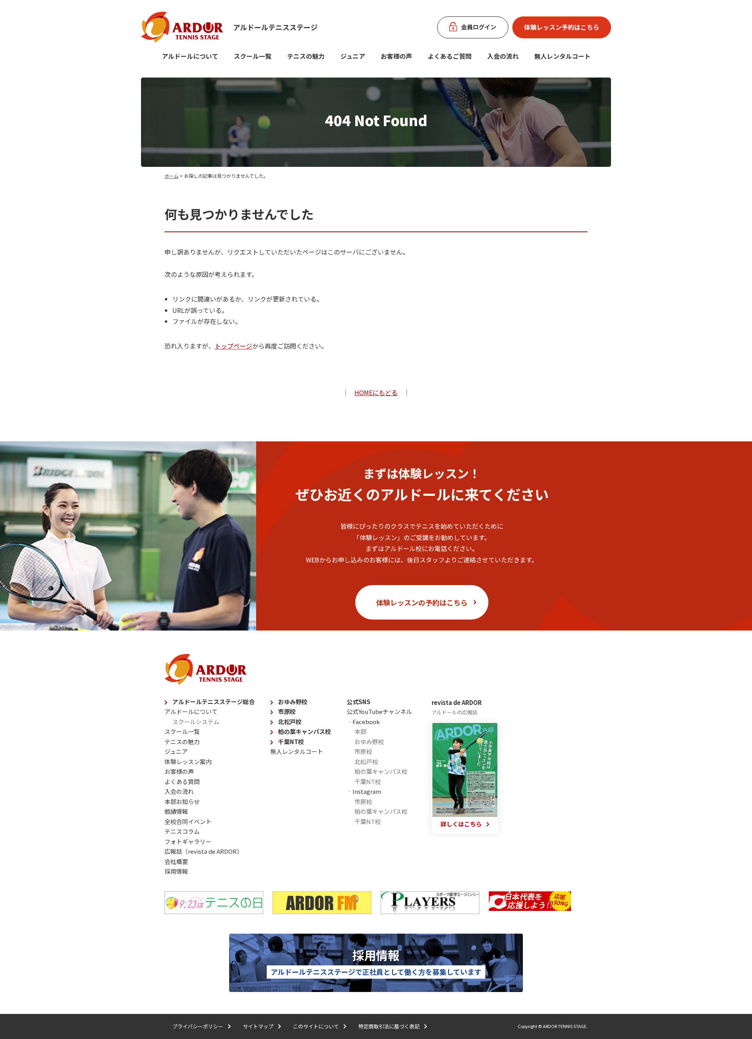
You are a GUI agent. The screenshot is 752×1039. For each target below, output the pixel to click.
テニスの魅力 (306, 56)
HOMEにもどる (376, 392)
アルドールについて (190, 56)
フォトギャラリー (188, 841)
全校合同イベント (188, 821)
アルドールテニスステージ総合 (213, 701)
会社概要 (176, 861)
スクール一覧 (252, 56)
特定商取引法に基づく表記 (388, 1026)
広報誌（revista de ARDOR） (203, 851)
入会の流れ (503, 56)
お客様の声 (396, 56)
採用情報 (176, 871)
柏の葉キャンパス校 (304, 731)
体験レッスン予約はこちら (561, 27)
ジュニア (352, 56)
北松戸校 (290, 721)
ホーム (171, 175)
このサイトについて (316, 1026)
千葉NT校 (291, 741)
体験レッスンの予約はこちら (422, 602)
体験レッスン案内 (188, 761)
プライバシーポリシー (197, 1026)
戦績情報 (176, 811)
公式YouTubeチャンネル (379, 711)
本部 (360, 731)
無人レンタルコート (296, 751)
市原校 (287, 711)
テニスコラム (182, 831)
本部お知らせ (182, 801)
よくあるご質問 (450, 56)
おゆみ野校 (292, 701)
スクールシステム (195, 721)
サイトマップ (258, 1026)
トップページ (233, 346)
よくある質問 (182, 781)
